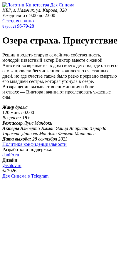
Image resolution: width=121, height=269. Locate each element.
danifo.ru (10, 154)
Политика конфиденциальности (34, 144)
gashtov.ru (11, 165)
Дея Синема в (25, 175)
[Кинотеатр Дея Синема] (38, 4)
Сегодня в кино (18, 20)
